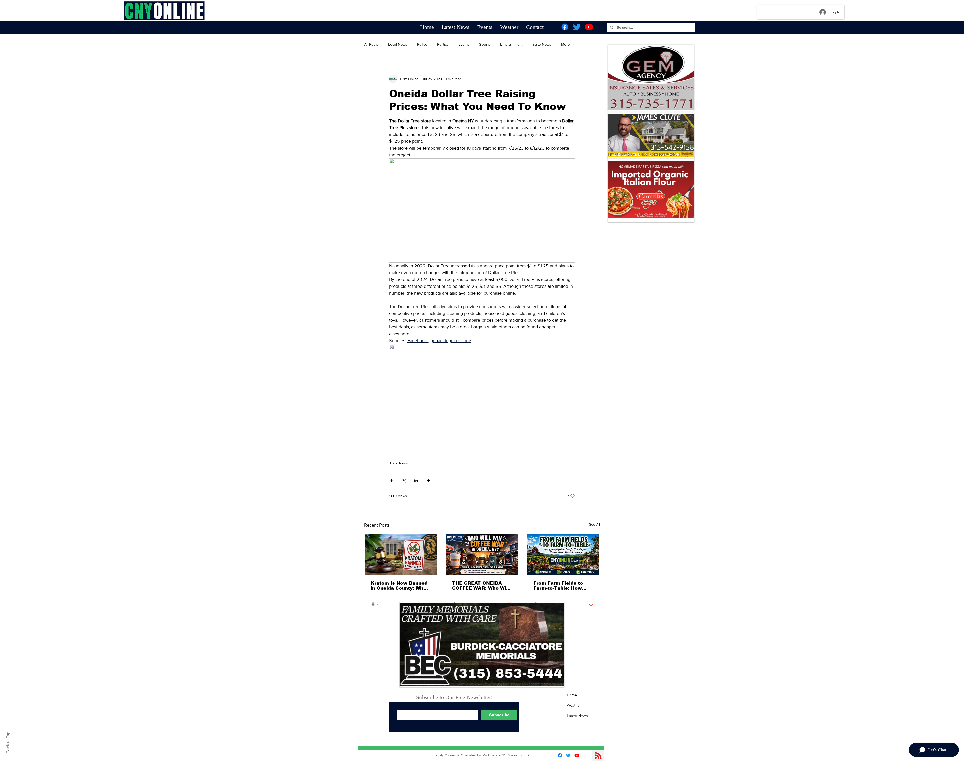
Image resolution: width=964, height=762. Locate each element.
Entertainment (511, 44)
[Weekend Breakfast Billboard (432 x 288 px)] (651, 189)
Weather (574, 705)
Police (422, 44)
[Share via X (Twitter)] (403, 480)
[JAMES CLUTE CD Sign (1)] (651, 135)
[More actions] (572, 79)
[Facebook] (564, 26)
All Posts (371, 44)
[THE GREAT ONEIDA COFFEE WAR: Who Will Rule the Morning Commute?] (482, 554)
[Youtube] (588, 26)
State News (541, 44)
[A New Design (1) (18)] (651, 78)
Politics (442, 44)
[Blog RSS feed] (598, 756)
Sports (484, 44)
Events (463, 44)
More (565, 44)
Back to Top (7, 742)
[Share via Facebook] (391, 480)
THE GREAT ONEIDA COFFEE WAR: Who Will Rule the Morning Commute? (480, 586)
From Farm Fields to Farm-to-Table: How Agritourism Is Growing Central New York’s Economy (561, 586)
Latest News (577, 716)
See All (594, 524)
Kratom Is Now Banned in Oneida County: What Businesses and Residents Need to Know (399, 586)
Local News (397, 44)
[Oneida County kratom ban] (401, 554)
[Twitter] (576, 26)
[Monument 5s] (482, 644)
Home (572, 695)
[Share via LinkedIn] (416, 480)
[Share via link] (428, 480)
